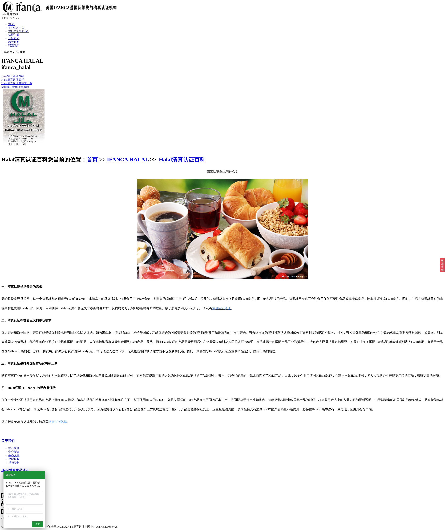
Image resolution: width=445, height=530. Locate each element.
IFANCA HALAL (18, 31)
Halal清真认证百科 (12, 76)
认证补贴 (13, 34)
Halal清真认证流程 (12, 79)
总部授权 (13, 459)
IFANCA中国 (16, 27)
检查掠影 (13, 41)
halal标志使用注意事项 (15, 86)
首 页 (11, 24)
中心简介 (13, 448)
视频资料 (13, 462)
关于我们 (8, 441)
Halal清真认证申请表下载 (16, 83)
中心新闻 (13, 451)
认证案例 (13, 38)
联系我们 (13, 45)
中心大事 (13, 455)
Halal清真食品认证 (15, 470)
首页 (92, 159)
